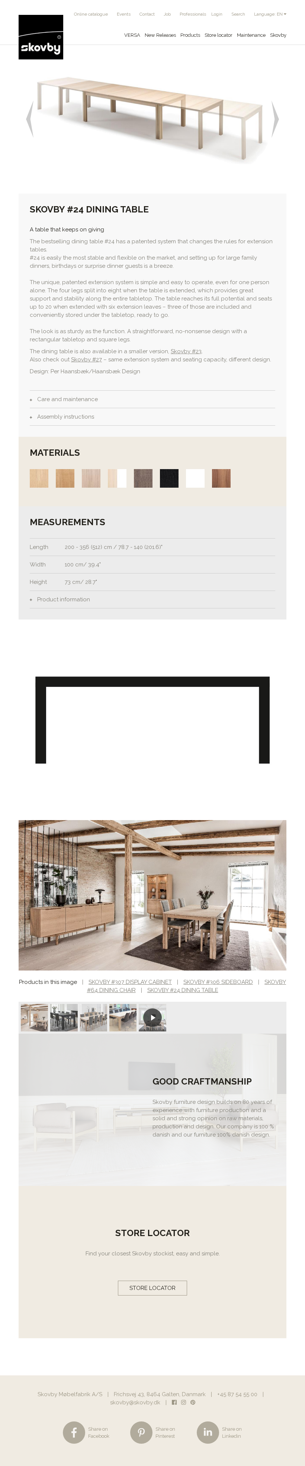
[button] (32, 119)
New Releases (160, 35)
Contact (147, 14)
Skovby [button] (278, 35)
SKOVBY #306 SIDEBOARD (218, 982)
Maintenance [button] (251, 35)
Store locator (218, 35)
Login (216, 14)
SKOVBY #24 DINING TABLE (182, 990)
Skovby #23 (186, 351)
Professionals (193, 14)
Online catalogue (91, 14)
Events (124, 14)
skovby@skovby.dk (135, 1402)
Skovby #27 (86, 359)
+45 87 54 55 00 (237, 1394)
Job (167, 14)
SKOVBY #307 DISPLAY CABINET (130, 982)
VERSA (132, 35)
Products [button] (190, 35)
